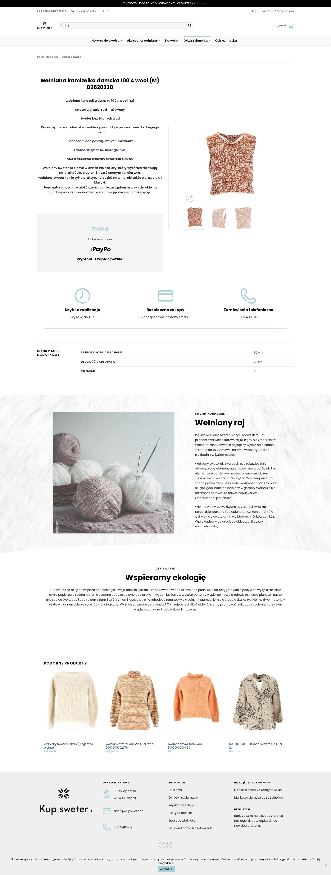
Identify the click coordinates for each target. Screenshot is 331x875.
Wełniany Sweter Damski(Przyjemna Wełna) (68, 745)
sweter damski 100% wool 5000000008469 (184, 745)
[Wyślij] (189, 25)
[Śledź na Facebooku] (103, 11)
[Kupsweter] (45, 25)
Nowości (172, 40)
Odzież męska (226, 40)
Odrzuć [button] (202, 3)
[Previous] (191, 164)
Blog (253, 11)
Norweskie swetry (106, 40)
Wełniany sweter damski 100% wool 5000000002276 (130, 745)
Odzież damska (196, 40)
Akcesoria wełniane (142, 40)
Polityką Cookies (73, 859)
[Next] (270, 164)
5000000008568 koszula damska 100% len (256, 745)
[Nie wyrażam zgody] (326, 866)
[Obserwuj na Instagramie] (107, 11)
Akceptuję (166, 868)
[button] (277, 11)
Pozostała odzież (47, 56)
